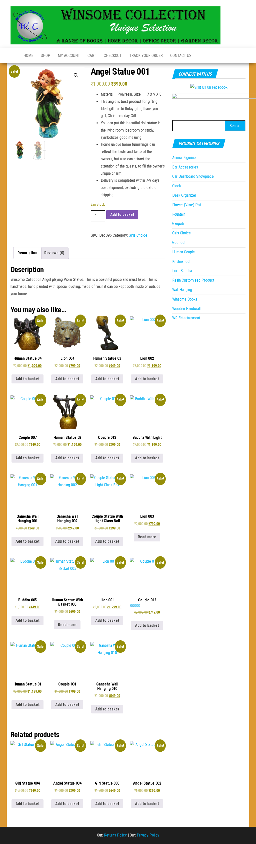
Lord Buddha (182, 270)
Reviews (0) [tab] (54, 252)
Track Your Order (146, 55)
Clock (176, 185)
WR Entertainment (186, 318)
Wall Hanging (182, 289)
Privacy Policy (148, 835)
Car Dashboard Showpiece (193, 176)
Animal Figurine (184, 157)
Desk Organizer (184, 195)
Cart (92, 55)
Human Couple (183, 252)
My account (69, 55)
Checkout (113, 55)
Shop (45, 55)
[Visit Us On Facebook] (209, 87)
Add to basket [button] (28, 378)
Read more (147, 536)
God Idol (178, 242)
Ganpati (178, 223)
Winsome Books (184, 299)
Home (28, 55)
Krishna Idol (181, 261)
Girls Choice (138, 235)
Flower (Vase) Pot (186, 204)
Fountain (178, 214)
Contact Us (181, 55)
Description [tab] (27, 252)
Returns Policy (115, 835)
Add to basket (122, 214)
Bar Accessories (185, 167)
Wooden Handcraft (187, 308)
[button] (76, 75)
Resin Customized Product (193, 280)
